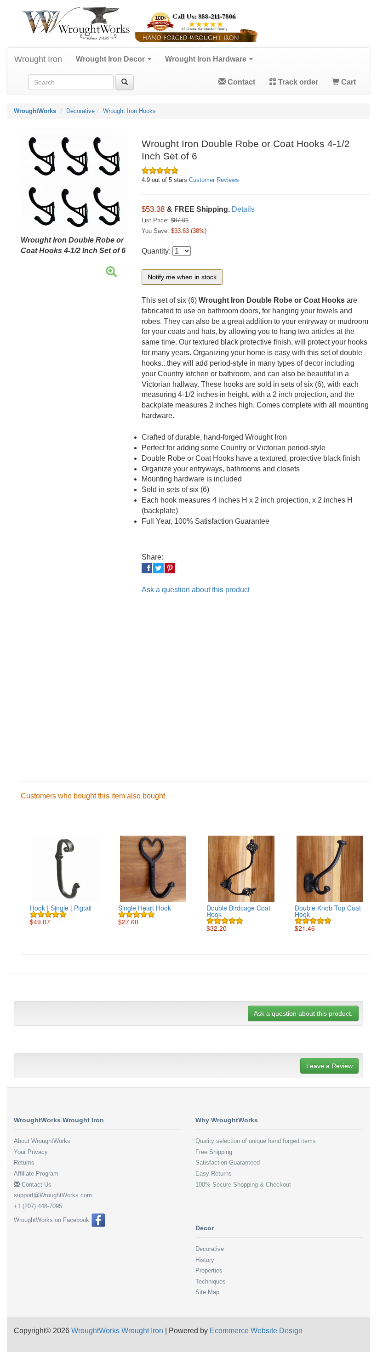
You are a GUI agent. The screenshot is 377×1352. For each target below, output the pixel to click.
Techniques (210, 1281)
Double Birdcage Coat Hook (238, 911)
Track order (297, 82)
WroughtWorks (35, 110)
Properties (209, 1270)
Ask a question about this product (196, 590)
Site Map (207, 1292)
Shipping (220, 1151)
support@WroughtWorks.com (53, 1195)
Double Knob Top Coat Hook (328, 911)
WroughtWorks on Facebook (52, 1219)
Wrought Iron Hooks (129, 110)
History (204, 1259)
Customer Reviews (214, 179)
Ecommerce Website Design (256, 1331)
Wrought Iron (38, 59)
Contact (240, 82)
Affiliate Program (36, 1173)
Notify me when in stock (182, 277)
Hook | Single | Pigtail (60, 907)
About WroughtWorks (42, 1140)
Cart (347, 82)
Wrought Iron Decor (111, 59)
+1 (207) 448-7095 (38, 1206)
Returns (24, 1162)
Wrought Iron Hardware (206, 59)
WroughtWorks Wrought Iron (117, 1331)
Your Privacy (31, 1151)
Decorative (80, 110)
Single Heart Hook (144, 907)
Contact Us (35, 1184)
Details (243, 209)
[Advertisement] (195, 680)
